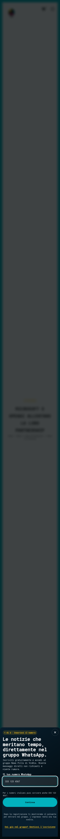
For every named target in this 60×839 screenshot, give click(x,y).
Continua (30, 802)
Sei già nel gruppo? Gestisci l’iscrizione (30, 826)
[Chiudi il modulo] (55, 732)
